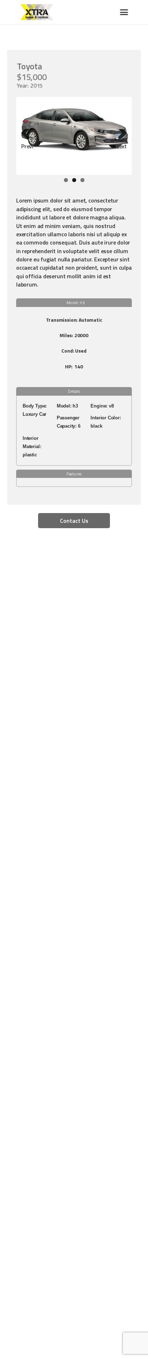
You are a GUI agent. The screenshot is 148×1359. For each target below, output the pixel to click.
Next (121, 146)
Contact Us (74, 520)
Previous (27, 146)
